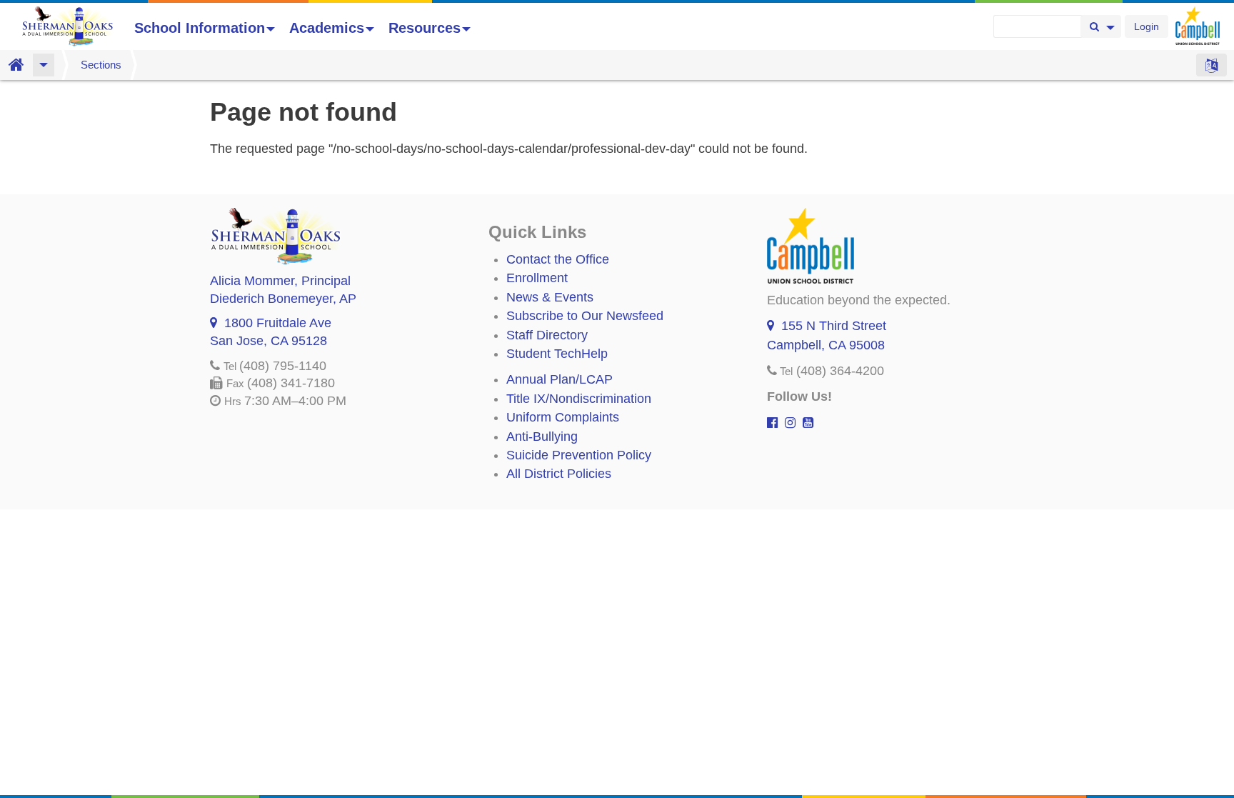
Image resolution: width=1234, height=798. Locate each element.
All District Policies (558, 474)
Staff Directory (547, 335)
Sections (101, 65)
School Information (199, 28)
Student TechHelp (557, 353)
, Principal (280, 281)
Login (1146, 26)
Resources (424, 28)
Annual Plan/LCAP (559, 379)
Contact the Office (557, 259)
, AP (283, 298)
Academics (326, 28)
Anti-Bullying (542, 436)
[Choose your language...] (1211, 65)
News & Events (549, 297)
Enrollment (537, 278)
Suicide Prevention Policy (578, 455)
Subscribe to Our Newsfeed (584, 316)
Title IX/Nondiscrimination (578, 398)
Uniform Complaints (562, 417)
